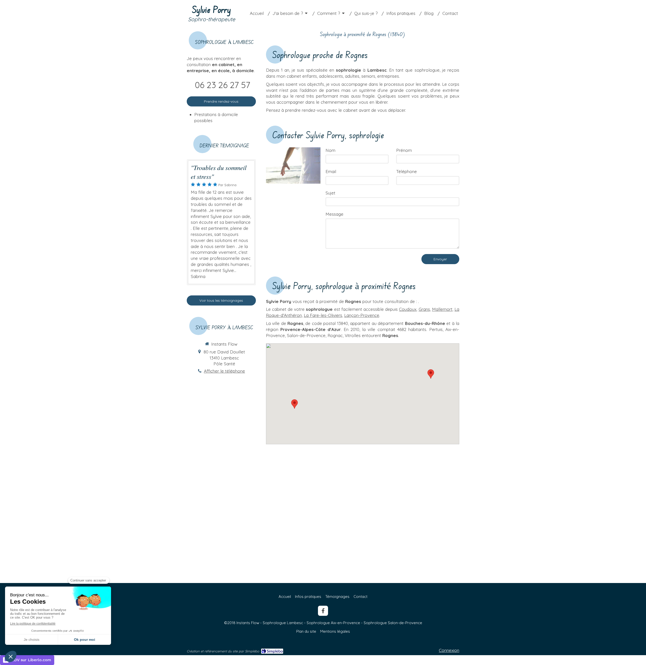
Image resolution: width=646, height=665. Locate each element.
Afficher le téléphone (224, 371)
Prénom (404, 150)
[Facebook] (323, 611)
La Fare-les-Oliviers (323, 315)
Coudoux (407, 309)
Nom (330, 150)
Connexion (449, 650)
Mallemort (442, 309)
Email (331, 171)
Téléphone (406, 171)
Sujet (330, 193)
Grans (424, 309)
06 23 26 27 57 (222, 84)
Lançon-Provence (361, 315)
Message (334, 214)
